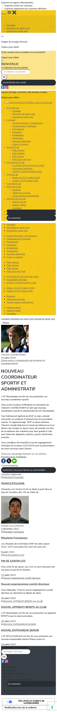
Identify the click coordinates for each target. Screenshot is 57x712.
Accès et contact (20, 144)
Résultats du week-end (18, 28)
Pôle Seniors (18, 150)
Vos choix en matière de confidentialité (31, 701)
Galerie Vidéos (19, 205)
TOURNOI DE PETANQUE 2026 (28, 165)
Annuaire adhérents (21, 141)
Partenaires (17, 138)
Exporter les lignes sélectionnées (17, 2)
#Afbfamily (21, 456)
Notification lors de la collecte (21, 707)
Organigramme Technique (24, 126)
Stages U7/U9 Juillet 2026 (25, 180)
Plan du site (12, 667)
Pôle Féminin (18, 153)
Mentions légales (15, 673)
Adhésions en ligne (21, 192)
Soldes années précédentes (25, 195)
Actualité (11, 25)
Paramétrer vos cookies (18, 679)
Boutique (16, 189)
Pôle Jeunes (18, 156)
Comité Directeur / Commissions (27, 123)
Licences (11, 670)
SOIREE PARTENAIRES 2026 (27, 171)
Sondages (17, 208)
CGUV (10, 676)
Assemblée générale (22, 168)
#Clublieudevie (8, 456)
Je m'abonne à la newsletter (14, 67)
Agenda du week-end (17, 31)
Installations (18, 135)
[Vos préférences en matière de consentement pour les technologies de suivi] (52, 707)
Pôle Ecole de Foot (21, 159)
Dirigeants (17, 132)
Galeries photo (19, 202)
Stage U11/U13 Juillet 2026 (26, 177)
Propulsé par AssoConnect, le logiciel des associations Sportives (26, 692)
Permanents (18, 129)
